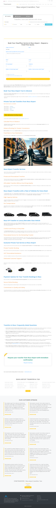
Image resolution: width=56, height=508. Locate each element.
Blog (48, 4)
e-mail (30, 59)
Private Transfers (38, 4)
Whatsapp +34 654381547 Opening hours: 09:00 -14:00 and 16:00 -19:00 (19, 1)
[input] (7, 24)
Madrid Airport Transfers (33, 382)
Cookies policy (39, 498)
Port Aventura (12, 107)
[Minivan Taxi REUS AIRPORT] (34, 214)
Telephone (31, 64)
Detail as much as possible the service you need (15, 51)
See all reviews (28, 487)
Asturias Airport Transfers (9, 384)
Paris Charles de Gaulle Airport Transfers (47, 382)
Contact (51, 4)
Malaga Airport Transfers (34, 384)
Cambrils (11, 106)
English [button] (6, 1)
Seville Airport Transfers (46, 387)
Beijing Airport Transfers (46, 384)
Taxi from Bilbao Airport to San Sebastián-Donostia (22, 382)
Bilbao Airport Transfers (8, 387)
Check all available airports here (24, 118)
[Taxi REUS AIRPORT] (9, 214)
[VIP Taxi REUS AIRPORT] (21, 214)
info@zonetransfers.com (35, 1)
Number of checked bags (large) (12, 69)
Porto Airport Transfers (33, 387)
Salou (11, 108)
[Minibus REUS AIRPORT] (46, 214)
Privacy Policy (12, 74)
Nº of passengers (9, 64)
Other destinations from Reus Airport (13, 115)
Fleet (43, 4)
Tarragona (12, 110)
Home (18, 4)
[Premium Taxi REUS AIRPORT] (21, 269)
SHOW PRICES (48, 24)
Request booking (28, 362)
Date (30, 47)
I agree (10, 74)
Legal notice (39, 495)
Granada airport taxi (20, 384)
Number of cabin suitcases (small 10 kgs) (36, 69)
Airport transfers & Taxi (23, 4)
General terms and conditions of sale (16, 75)
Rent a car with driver (31, 4)
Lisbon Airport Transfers (21, 387)
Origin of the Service (10, 47)
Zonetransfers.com (28, 371)
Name (7, 59)
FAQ (37, 501)
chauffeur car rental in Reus (32, 96)
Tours (46, 4)
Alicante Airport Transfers (9, 382)
